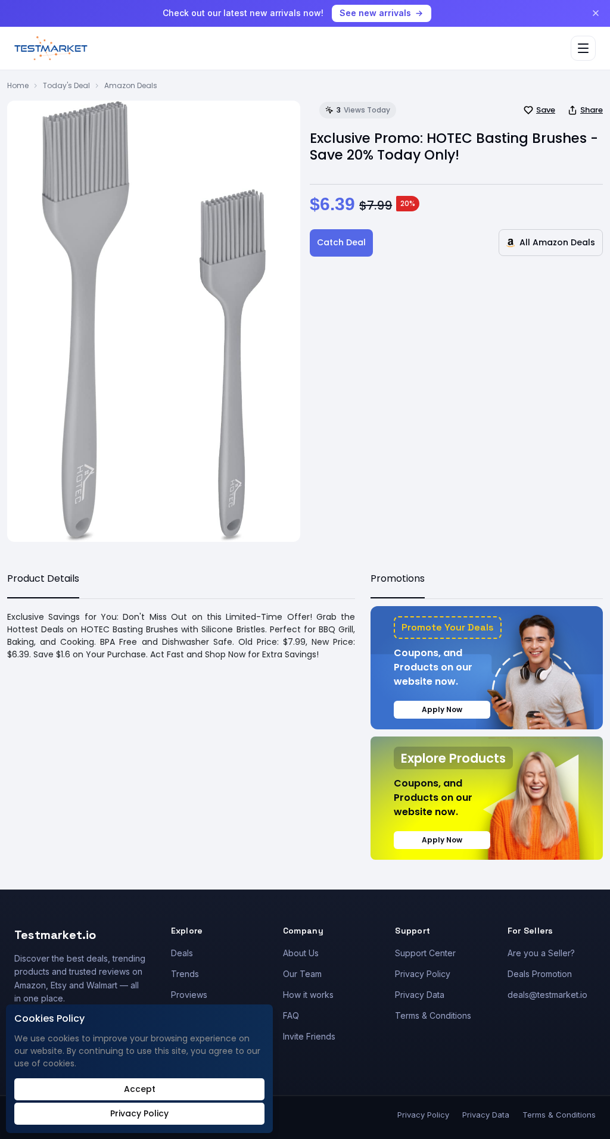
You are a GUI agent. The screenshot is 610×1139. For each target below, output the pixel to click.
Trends (185, 974)
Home (18, 85)
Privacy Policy (422, 974)
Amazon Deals (130, 85)
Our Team (302, 974)
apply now (442, 709)
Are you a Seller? (541, 953)
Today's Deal (66, 85)
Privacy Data (419, 995)
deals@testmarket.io (547, 995)
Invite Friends (309, 1036)
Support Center (425, 953)
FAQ (291, 1015)
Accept (139, 1089)
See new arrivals (375, 13)
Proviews (189, 995)
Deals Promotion (540, 974)
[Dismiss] (595, 13)
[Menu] (583, 48)
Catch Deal (341, 242)
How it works (308, 995)
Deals (182, 953)
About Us (301, 953)
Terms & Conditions (433, 1015)
